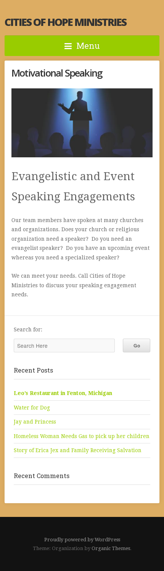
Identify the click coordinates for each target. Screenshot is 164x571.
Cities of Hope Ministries (65, 22)
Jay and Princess (35, 422)
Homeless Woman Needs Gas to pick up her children (82, 436)
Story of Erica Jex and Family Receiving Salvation (77, 450)
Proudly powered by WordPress (82, 539)
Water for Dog (32, 408)
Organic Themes (111, 548)
